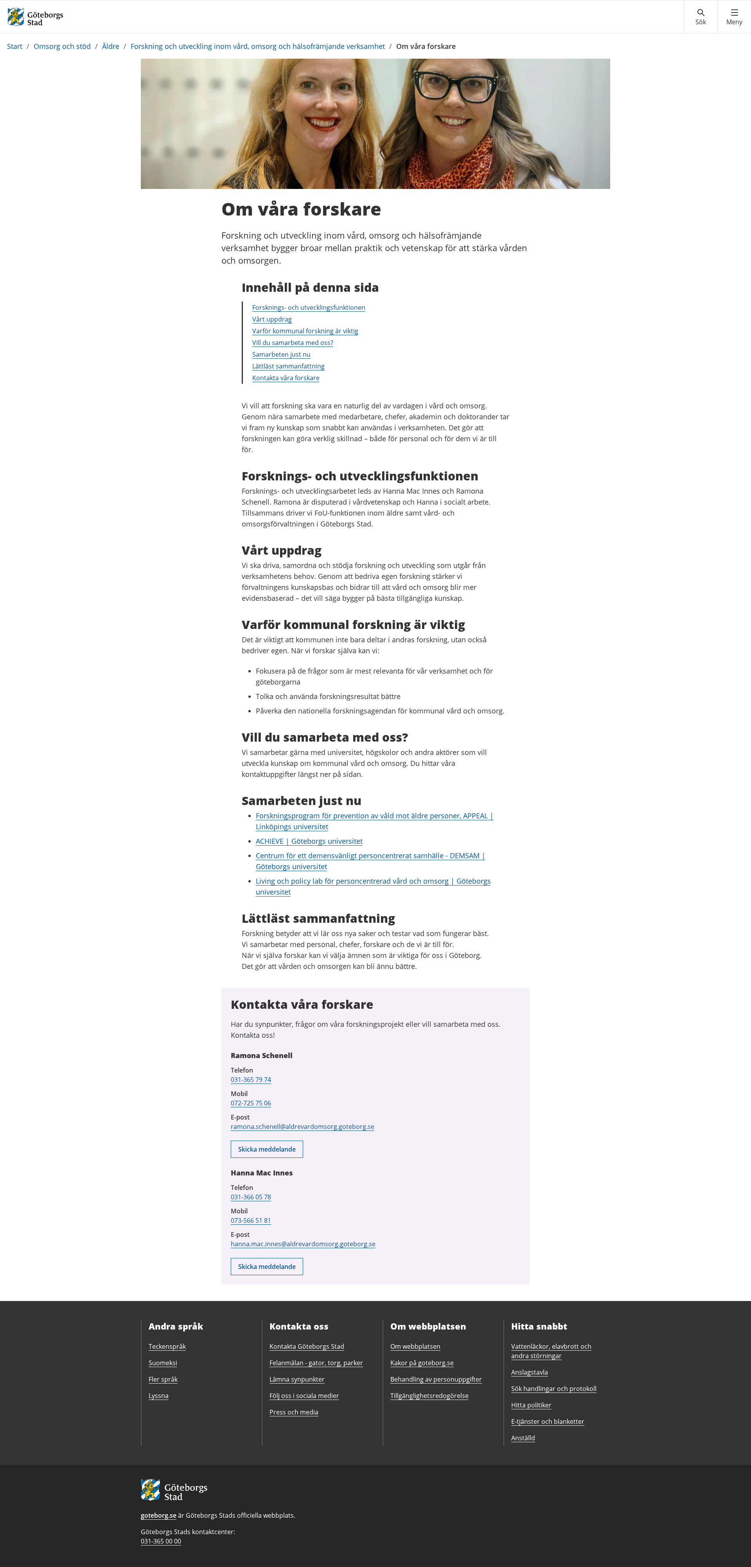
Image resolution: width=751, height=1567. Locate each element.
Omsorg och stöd (62, 46)
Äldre (110, 46)
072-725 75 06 (251, 1103)
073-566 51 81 (251, 1220)
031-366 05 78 (251, 1197)
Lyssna (159, 1395)
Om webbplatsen (415, 1346)
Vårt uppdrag (272, 319)
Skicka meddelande (267, 1149)
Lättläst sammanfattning (288, 366)
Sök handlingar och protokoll (553, 1388)
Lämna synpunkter (297, 1379)
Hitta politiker (531, 1405)
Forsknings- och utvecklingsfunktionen (308, 307)
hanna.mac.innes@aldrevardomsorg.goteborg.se (303, 1244)
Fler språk (163, 1379)
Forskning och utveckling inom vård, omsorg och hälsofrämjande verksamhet (258, 46)
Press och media (293, 1412)
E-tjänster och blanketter (547, 1421)
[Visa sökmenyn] (700, 17)
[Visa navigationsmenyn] (734, 17)
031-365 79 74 (251, 1079)
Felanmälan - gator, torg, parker (316, 1363)
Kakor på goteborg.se (422, 1363)
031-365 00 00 (161, 1541)
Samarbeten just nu (281, 354)
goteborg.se (158, 1515)
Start (14, 46)
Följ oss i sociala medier (304, 1395)
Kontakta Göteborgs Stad (306, 1346)
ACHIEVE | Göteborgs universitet (309, 841)
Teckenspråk (167, 1346)
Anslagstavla (529, 1372)
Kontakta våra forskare (286, 378)
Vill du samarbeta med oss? (292, 342)
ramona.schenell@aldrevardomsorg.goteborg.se (302, 1126)
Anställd (523, 1438)
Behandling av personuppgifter (436, 1379)
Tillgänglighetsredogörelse (429, 1395)
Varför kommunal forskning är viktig (305, 331)
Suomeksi (163, 1363)
